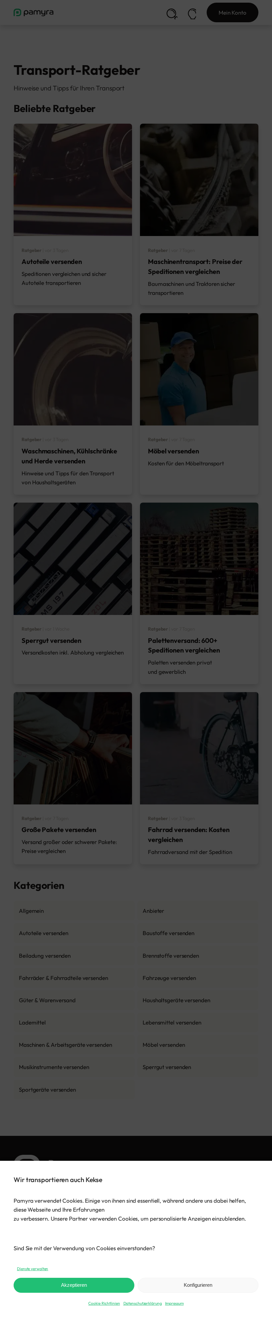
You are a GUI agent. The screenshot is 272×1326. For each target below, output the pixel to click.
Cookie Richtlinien (104, 1303)
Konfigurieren (198, 1285)
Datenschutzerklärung (142, 1303)
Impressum (174, 1303)
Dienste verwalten (32, 1268)
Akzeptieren (74, 1285)
